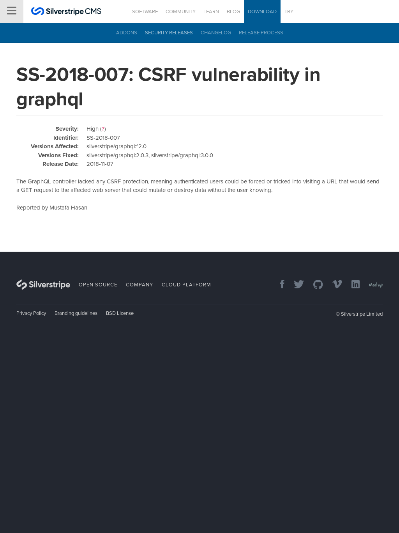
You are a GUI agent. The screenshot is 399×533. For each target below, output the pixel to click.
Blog (233, 12)
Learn (211, 12)
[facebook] (278, 285)
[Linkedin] (352, 285)
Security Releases (169, 33)
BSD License (120, 313)
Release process (261, 33)
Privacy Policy (31, 313)
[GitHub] (314, 285)
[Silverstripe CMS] (66, 12)
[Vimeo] (333, 285)
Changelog (216, 33)
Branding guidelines (76, 313)
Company (139, 285)
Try (288, 12)
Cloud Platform (186, 285)
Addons (126, 33)
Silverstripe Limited (362, 314)
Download (262, 12)
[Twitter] (295, 285)
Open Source (98, 285)
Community (181, 12)
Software (145, 12)
